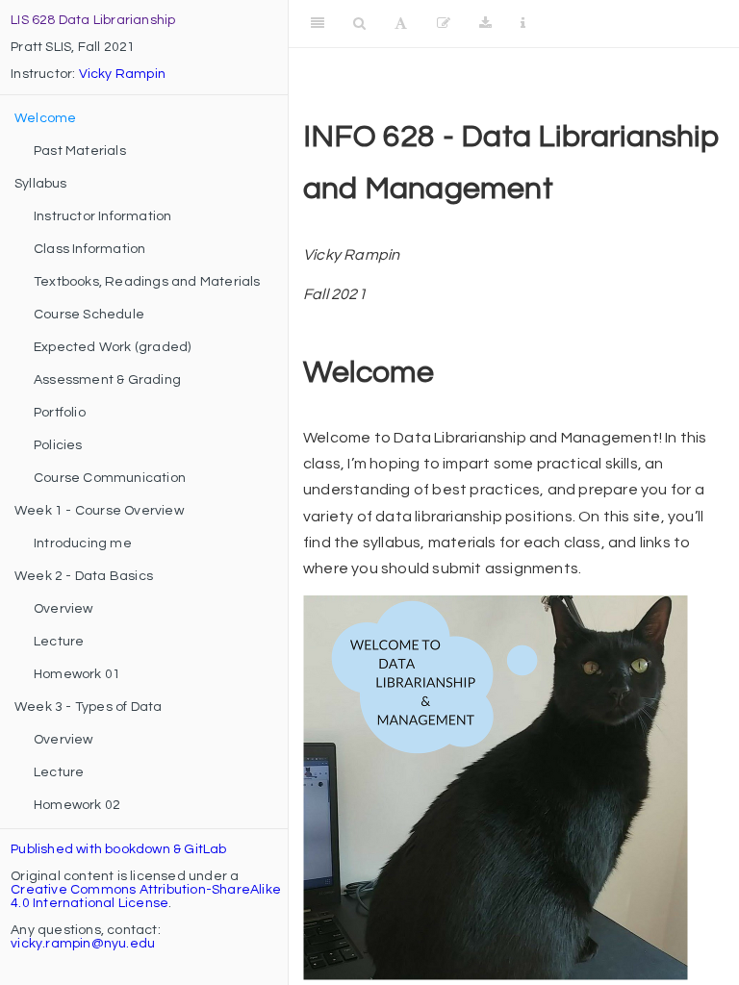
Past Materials (80, 151)
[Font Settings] (400, 24)
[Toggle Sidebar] (317, 24)
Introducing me (83, 543)
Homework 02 (77, 805)
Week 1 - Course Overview (99, 511)
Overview (63, 609)
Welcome (45, 118)
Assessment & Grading (107, 380)
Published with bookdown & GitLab (118, 849)
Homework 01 (77, 674)
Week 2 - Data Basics (83, 576)
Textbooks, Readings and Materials (147, 282)
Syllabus (40, 183)
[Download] (485, 24)
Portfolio (60, 412)
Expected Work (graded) (112, 347)
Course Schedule (89, 314)
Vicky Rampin (122, 74)
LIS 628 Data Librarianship (93, 20)
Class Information (89, 249)
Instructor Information (102, 216)
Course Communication (110, 478)
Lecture (59, 641)
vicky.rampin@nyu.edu (83, 943)
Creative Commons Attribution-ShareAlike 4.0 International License (146, 896)
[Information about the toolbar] (523, 24)
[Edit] (443, 24)
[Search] (359, 24)
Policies (58, 445)
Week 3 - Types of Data (88, 707)
